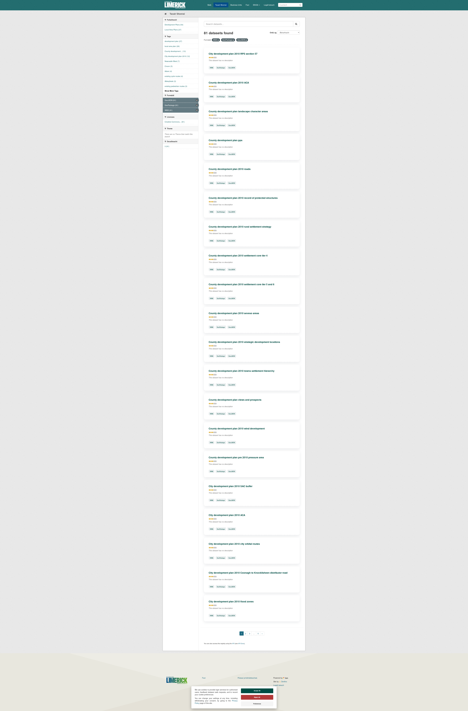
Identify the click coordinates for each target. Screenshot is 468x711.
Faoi (247, 5)
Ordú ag (273, 32)
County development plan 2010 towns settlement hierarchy (241, 371)
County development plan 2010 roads (230, 169)
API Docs (241, 643)
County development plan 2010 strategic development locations (244, 342)
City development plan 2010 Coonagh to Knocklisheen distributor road (248, 572)
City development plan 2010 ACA (227, 515)
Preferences (257, 704)
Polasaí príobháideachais (247, 678)
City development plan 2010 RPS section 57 (233, 53)
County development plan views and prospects (235, 399)
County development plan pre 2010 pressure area (236, 457)
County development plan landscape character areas (238, 111)
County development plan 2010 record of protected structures (243, 198)
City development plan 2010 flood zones (231, 601)
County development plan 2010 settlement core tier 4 (238, 255)
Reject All (257, 697)
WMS (211, 68)
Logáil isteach (269, 5)
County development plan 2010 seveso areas (234, 313)
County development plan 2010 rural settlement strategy (240, 226)
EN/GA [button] (256, 5)
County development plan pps (225, 140)
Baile (209, 5)
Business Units (236, 5)
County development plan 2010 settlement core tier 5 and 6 (241, 284)
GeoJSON (232, 68)
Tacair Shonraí (221, 5)
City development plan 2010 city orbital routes (234, 543)
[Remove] (218, 40)
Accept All (257, 691)
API (233, 643)
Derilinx (284, 681)
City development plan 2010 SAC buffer (230, 486)
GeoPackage (221, 68)
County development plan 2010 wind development (237, 428)
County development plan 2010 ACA (229, 82)
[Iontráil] (300, 5)
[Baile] (166, 13)
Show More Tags (171, 91)
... (254, 633)
